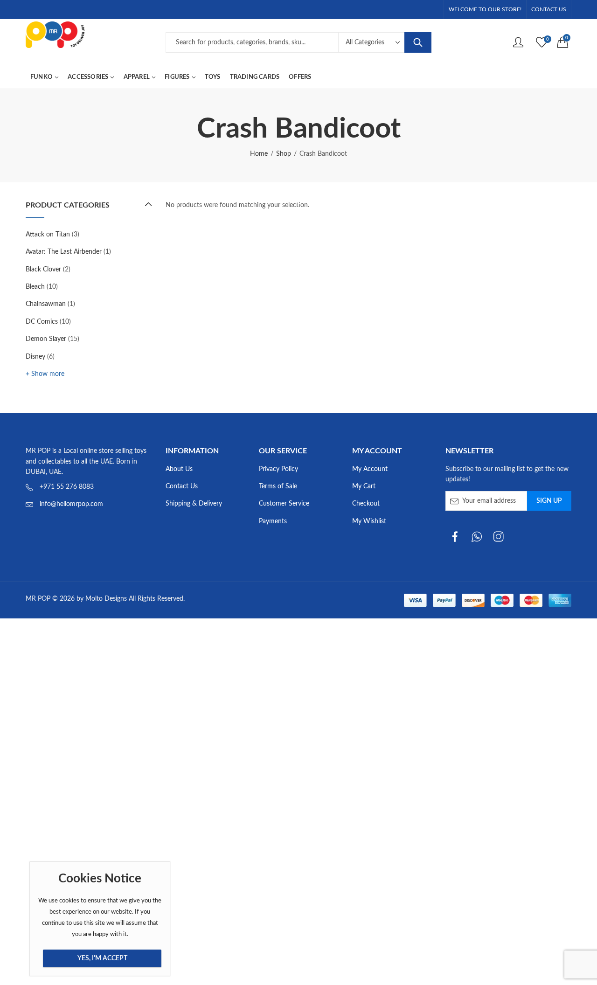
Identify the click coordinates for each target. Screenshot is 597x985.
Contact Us (182, 486)
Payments (273, 521)
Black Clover (43, 269)
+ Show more (45, 374)
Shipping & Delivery (194, 503)
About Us (179, 469)
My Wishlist (369, 521)
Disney (35, 357)
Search (417, 42)
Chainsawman (46, 304)
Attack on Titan (48, 234)
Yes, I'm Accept (102, 958)
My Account (370, 469)
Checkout (366, 503)
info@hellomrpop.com (71, 504)
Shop (283, 154)
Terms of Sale (278, 486)
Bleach (35, 287)
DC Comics (42, 322)
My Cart (363, 486)
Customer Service (284, 503)
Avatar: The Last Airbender (64, 252)
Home (259, 154)
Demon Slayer (46, 339)
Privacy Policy (278, 469)
